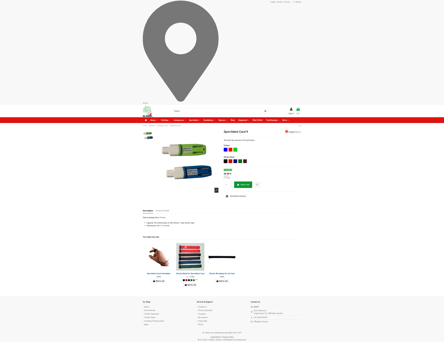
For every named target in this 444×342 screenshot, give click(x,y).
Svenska (287, 2)
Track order (202, 321)
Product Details (162, 211)
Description (148, 211)
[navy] (189, 280)
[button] (286, 120)
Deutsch (280, 2)
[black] (184, 280)
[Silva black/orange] (196, 280)
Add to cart (245, 185)
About (146, 307)
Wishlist (298, 2)
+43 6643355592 (261, 317)
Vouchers (202, 314)
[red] (186, 280)
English (273, 2)
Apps (146, 324)
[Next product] (300, 125)
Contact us (202, 307)
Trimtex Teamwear (151, 314)
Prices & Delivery (205, 310)
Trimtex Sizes (149, 317)
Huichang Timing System (154, 321)
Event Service (149, 310)
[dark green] (191, 280)
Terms (200, 324)
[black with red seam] (194, 280)
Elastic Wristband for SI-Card (222, 273)
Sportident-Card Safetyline (158, 273)
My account (202, 317)
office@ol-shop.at (261, 321)
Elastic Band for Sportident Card (190, 273)
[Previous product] (299, 125)
